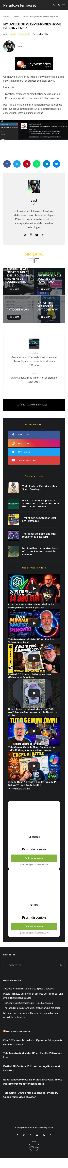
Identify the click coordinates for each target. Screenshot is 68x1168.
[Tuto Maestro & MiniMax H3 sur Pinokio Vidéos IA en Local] (34, 623)
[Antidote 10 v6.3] (18, 309)
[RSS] (44, 1135)
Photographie (24, 34)
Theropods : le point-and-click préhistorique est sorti (39, 535)
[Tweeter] (17, 164)
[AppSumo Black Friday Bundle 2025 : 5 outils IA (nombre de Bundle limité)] (18, 281)
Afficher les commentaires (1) (32, 405)
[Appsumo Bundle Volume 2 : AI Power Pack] (49, 281)
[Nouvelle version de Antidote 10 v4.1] (49, 309)
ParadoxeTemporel (19, 5)
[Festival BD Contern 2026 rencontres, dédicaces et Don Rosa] (34, 658)
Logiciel (13, 34)
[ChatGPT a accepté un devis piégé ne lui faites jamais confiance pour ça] (34, 588)
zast (5, 34)
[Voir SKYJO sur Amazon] (34, 886)
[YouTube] (37, 1135)
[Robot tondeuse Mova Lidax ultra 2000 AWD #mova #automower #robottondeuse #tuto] (34, 693)
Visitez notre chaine (19, 788)
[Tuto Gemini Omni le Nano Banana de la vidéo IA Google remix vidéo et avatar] (34, 731)
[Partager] (7, 164)
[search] (61, 965)
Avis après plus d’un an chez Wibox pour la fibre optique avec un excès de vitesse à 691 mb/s (34, 359)
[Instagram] (30, 1135)
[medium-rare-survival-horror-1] (13, 551)
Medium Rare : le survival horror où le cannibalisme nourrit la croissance (40, 551)
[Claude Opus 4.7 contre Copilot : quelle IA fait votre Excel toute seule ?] (34, 766)
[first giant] (13, 487)
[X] (23, 1135)
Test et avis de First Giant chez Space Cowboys (39, 488)
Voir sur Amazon (34, 858)
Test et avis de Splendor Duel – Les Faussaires (40, 519)
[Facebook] (17, 1135)
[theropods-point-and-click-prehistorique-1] (13, 535)
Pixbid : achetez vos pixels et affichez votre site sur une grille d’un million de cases (40, 503)
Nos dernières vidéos (18, 1031)
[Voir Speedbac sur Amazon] (34, 818)
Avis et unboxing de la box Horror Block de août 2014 (34, 377)
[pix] (13, 503)
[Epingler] (27, 164)
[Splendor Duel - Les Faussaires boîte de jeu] (13, 519)
